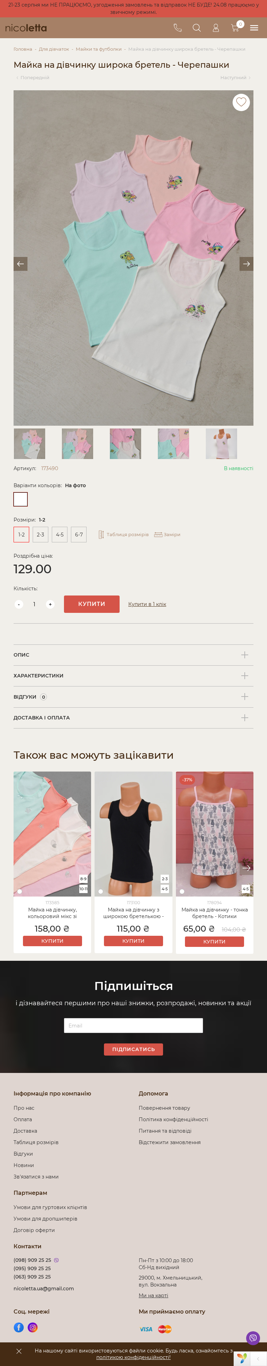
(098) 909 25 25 (32, 1260)
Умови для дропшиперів (46, 1219)
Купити (91, 604)
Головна (23, 49)
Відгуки (23, 1154)
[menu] (254, 28)
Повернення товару (164, 1108)
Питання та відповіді (165, 1131)
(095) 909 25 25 (32, 1268)
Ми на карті (153, 1295)
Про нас (24, 1108)
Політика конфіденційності (175, 1119)
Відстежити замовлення (170, 1142)
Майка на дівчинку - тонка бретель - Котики (214, 913)
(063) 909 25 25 (32, 1277)
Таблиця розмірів (36, 1142)
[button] (246, 868)
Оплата (23, 1119)
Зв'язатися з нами (36, 1177)
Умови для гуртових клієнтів (50, 1207)
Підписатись (133, 1049)
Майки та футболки (99, 49)
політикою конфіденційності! (133, 1357)
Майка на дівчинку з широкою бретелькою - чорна (133, 914)
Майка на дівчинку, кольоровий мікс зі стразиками (52, 914)
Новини (24, 1165)
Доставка (25, 1131)
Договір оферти (34, 1230)
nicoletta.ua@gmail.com (44, 1288)
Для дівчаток (54, 49)
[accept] (19, 1351)
